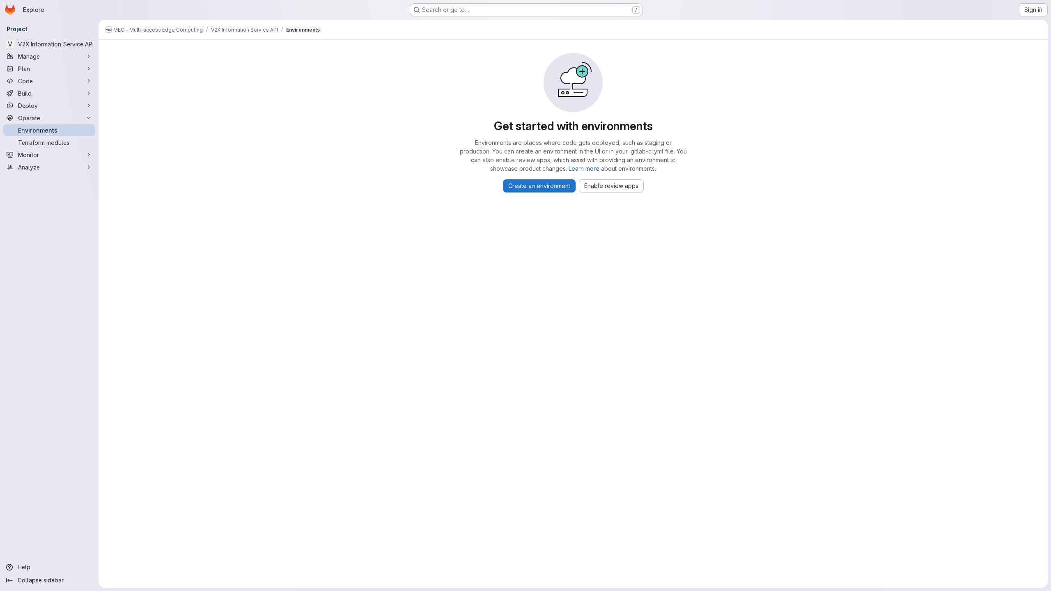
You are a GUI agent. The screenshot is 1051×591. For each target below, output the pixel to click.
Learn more (584, 168)
